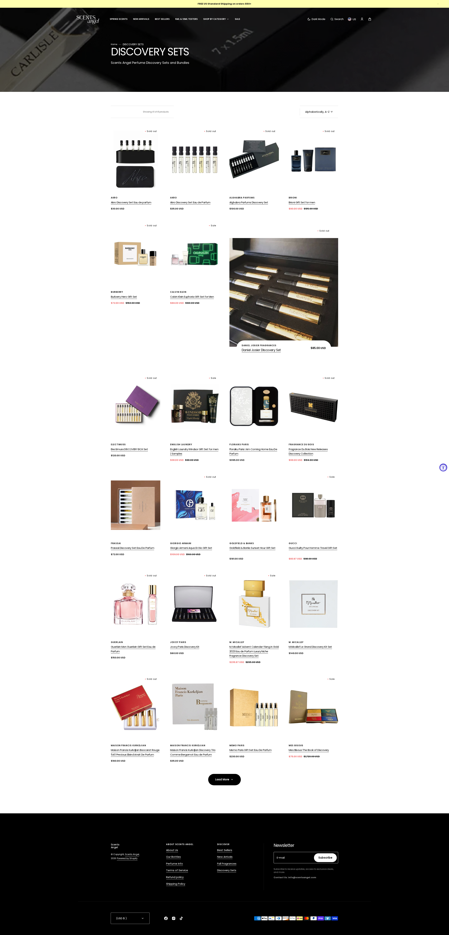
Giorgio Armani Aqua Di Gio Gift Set (191, 548)
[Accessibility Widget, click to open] (443, 468)
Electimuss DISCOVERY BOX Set (129, 449)
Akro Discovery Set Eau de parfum (131, 202)
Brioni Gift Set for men (302, 202)
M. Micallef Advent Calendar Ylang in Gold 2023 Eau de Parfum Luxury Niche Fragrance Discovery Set (254, 651)
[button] (337, 19)
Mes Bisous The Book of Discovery (309, 750)
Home (114, 44)
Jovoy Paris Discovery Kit (184, 647)
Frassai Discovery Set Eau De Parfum (132, 548)
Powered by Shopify (127, 858)
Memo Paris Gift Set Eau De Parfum (250, 750)
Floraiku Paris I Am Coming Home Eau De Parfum (253, 451)
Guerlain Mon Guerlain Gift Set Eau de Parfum (133, 649)
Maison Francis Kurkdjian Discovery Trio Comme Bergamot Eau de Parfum (193, 752)
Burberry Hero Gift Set (124, 297)
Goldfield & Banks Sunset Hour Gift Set (252, 548)
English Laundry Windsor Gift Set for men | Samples (194, 451)
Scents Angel (132, 854)
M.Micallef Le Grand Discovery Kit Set (310, 647)
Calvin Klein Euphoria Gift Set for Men (192, 297)
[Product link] (135, 169)
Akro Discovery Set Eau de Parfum (190, 202)
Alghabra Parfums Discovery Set (248, 202)
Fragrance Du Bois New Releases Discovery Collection (308, 451)
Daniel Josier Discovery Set (261, 350)
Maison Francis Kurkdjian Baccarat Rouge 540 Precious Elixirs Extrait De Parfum (135, 752)
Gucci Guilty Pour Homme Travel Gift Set (313, 548)
